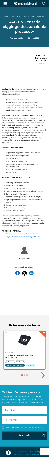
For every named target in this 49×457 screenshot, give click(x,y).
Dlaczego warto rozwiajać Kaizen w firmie (22, 234)
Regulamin (18, 454)
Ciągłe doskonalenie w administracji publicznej (23, 237)
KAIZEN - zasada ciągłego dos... (34, 16)
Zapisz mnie (22, 435)
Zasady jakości (16, 16)
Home (6, 16)
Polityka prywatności (34, 454)
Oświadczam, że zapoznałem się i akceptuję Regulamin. (23, 427)
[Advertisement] (18, 70)
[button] (43, 375)
